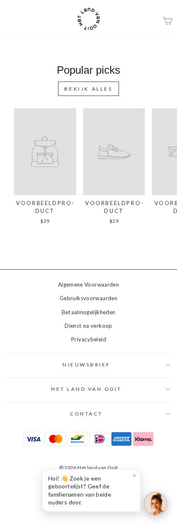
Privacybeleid (88, 339)
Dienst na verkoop (88, 325)
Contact (86, 414)
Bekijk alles (88, 89)
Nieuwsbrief (86, 365)
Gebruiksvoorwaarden (88, 298)
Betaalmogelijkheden (89, 312)
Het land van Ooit (86, 389)
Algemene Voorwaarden (88, 284)
